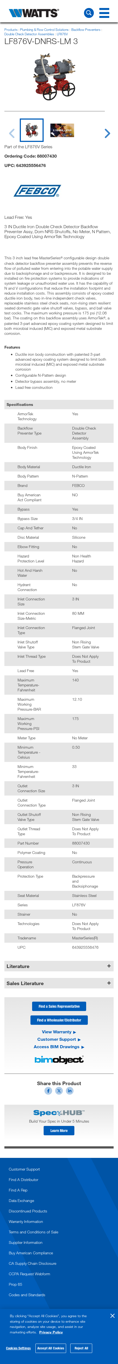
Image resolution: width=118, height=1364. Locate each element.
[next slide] (102, 130)
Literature (18, 966)
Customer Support (56, 1039)
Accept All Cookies (50, 1348)
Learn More (59, 1130)
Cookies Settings (18, 1348)
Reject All (81, 1348)
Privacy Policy (51, 1332)
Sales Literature (25, 983)
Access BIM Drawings (57, 1046)
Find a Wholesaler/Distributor (59, 1020)
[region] (59, 1336)
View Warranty (56, 1031)
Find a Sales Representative (59, 1006)
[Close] (112, 1316)
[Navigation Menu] (104, 13)
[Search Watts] (89, 13)
